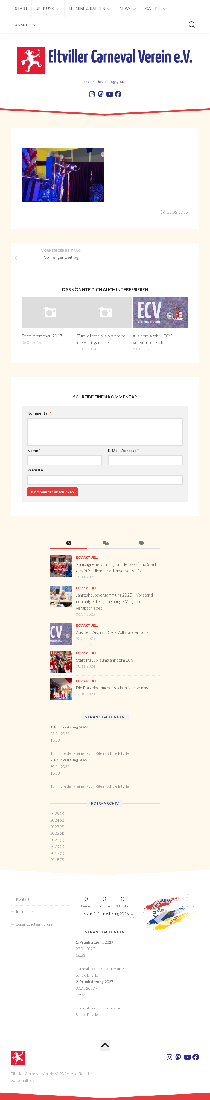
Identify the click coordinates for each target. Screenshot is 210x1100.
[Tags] (141, 543)
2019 (54, 853)
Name (33, 450)
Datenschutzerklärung (34, 924)
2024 (54, 820)
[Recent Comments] (105, 543)
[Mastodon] (100, 94)
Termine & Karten (86, 8)
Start (21, 8)
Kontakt (23, 899)
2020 (54, 846)
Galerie (153, 8)
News (125, 8)
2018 (54, 859)
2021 (54, 839)
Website (35, 470)
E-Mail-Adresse (123, 450)
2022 (54, 833)
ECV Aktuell (87, 557)
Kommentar (39, 413)
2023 (54, 826)
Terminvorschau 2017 (42, 335)
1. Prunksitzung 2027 (69, 727)
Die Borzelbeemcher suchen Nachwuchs (112, 687)
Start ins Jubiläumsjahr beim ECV (105, 659)
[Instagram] (92, 94)
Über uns (45, 8)
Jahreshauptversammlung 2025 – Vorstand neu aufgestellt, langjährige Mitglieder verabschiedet (114, 601)
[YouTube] (109, 94)
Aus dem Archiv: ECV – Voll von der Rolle (112, 632)
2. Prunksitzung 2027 (69, 760)
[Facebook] (118, 94)
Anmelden (25, 24)
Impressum (25, 911)
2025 (54, 813)
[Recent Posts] (68, 543)
